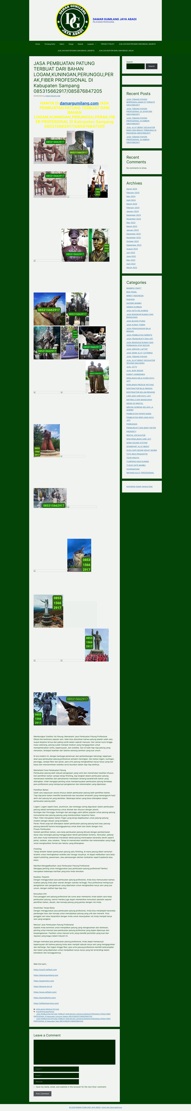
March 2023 (131, 226)
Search (129, 62)
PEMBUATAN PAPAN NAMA (138, 414)
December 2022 (133, 234)
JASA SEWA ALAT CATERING (139, 353)
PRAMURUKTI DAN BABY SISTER (141, 428)
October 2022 (132, 241)
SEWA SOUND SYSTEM (136, 443)
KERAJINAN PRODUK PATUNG (47, 1009)
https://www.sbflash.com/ (45, 992)
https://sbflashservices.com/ (46, 1003)
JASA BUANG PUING (135, 321)
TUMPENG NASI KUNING (137, 461)
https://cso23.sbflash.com (45, 970)
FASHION (130, 299)
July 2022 (130, 253)
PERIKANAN (131, 424)
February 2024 (132, 208)
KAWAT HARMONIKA (135, 374)
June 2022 (131, 256)
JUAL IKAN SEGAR (134, 371)
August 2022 (132, 249)
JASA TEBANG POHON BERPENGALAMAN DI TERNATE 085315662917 (140, 102)
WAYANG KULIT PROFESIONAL (140, 473)
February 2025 (132, 193)
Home (37, 44)
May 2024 (130, 196)
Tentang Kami (49, 44)
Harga (71, 44)
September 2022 (133, 245)
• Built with (89, 1107)
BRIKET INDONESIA (135, 296)
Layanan (90, 44)
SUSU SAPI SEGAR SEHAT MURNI (141, 450)
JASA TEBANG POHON (136, 357)
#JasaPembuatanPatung (45, 1012)
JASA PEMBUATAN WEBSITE (139, 335)
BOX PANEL (131, 292)
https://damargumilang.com (46, 975)
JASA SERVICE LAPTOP (137, 349)
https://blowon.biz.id (43, 986)
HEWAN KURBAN (134, 307)
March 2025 (131, 189)
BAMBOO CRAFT (133, 288)
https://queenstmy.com (44, 981)
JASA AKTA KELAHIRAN (137, 311)
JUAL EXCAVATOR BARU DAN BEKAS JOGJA (116, 51)
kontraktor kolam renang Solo (139, 486)
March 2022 (131, 268)
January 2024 (132, 211)
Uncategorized (132, 469)
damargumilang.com (79, 103)
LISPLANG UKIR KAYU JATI (138, 396)
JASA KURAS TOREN (135, 325)
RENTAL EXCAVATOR (135, 435)
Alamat (80, 44)
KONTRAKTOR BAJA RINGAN (139, 388)
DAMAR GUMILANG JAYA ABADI (115, 19)
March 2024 (131, 204)
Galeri (62, 44)
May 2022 (130, 260)
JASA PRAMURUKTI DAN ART (139, 339)
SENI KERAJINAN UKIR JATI (138, 439)
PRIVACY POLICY (107, 44)
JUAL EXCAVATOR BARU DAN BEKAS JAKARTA (137, 44)
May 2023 (130, 223)
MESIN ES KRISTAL (134, 403)
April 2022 (131, 264)
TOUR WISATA (132, 458)
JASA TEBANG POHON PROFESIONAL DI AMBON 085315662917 (137, 121)
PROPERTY (131, 431)
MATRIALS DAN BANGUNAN (139, 400)
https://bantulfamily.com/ (45, 998)
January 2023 (132, 230)
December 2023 (133, 215)
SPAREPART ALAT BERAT (137, 446)
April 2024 (131, 200)
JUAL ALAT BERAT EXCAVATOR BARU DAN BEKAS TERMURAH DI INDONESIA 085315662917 (141, 130)
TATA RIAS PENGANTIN (137, 454)
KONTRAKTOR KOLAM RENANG (140, 392)
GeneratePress (116, 1107)
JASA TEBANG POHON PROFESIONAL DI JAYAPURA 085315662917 (139, 111)
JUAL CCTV (131, 367)
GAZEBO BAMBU (134, 303)
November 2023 (133, 219)
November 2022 (133, 238)
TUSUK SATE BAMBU (136, 465)
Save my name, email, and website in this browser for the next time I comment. (71, 1087)
